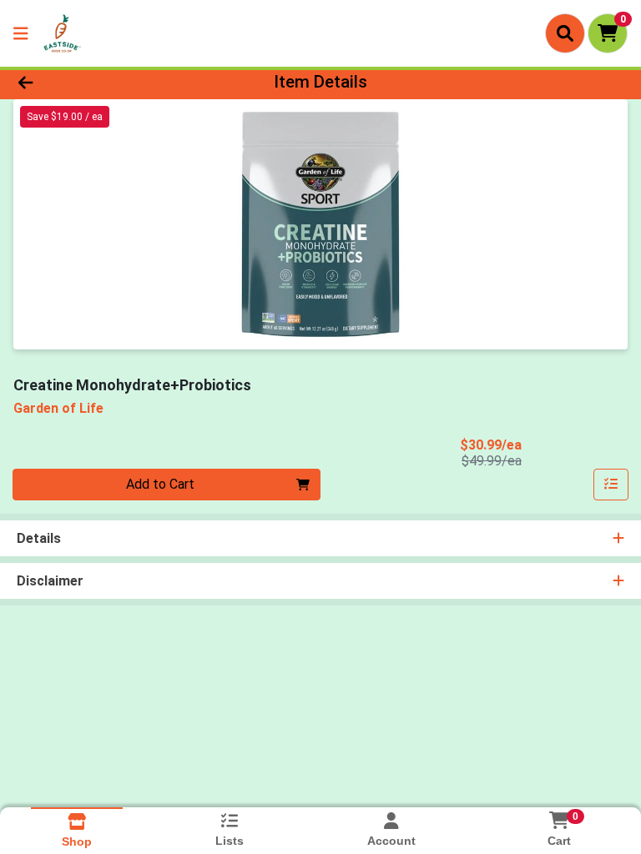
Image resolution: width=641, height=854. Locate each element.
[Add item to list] (610, 484)
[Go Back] (90, 82)
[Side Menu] (20, 33)
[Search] (565, 33)
